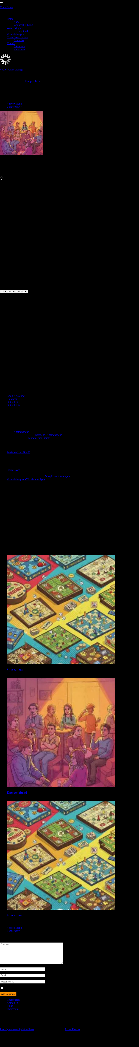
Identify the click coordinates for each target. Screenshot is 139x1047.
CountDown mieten (17, 37)
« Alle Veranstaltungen (12, 69)
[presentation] (61, 663)
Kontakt (11, 43)
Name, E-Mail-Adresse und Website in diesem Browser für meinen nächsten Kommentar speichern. (57, 988)
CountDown (6, 7)
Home (10, 18)
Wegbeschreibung (23, 24)
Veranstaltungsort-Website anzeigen (26, 479)
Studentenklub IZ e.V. (18, 452)
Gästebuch (19, 46)
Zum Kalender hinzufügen (13, 291)
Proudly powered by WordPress (17, 1029)
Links (10, 1005)
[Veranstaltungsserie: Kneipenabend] (38, 799)
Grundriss (19, 40)
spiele (47, 438)
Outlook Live (14, 405)
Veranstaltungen (15, 34)
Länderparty (14, 106)
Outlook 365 (13, 402)
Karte (16, 21)
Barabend (40, 434)
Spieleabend (14, 103)
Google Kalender (16, 395)
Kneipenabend (21, 431)
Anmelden (12, 1002)
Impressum (12, 1009)
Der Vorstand (21, 31)
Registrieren (13, 999)
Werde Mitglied (15, 28)
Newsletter (19, 49)
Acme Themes (72, 1029)
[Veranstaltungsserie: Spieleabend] (37, 676)
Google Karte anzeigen (57, 476)
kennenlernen (35, 438)
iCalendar (12, 399)
